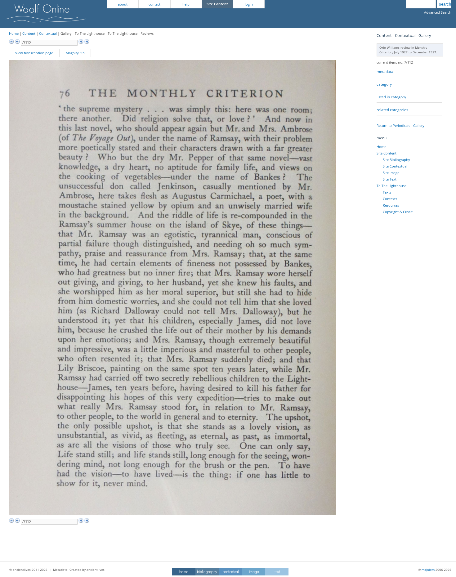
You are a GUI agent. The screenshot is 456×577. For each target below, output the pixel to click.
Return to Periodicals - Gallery (400, 125)
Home (14, 33)
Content (28, 33)
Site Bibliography (396, 159)
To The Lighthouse (391, 185)
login (249, 4)
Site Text (389, 179)
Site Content (386, 153)
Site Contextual (395, 166)
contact (154, 4)
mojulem (428, 569)
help (186, 4)
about (122, 4)
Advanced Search (437, 12)
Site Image (391, 172)
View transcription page (34, 53)
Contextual (48, 33)
